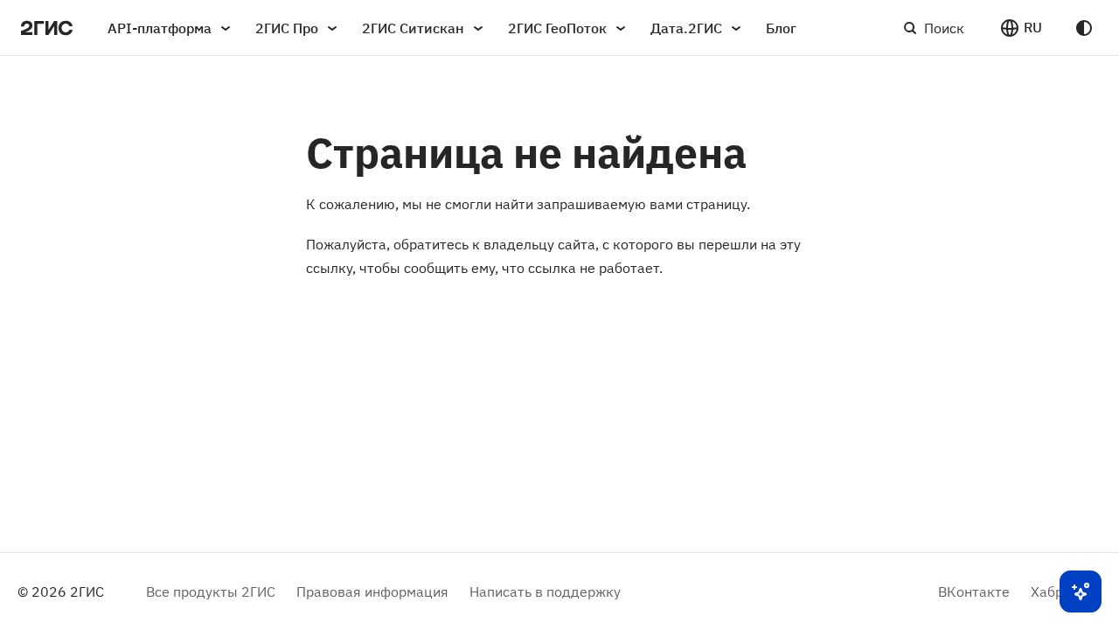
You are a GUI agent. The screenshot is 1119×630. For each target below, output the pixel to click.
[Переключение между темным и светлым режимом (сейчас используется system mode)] (1084, 28)
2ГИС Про (286, 28)
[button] (1021, 28)
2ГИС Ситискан (413, 28)
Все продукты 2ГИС (210, 591)
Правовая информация (372, 591)
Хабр (1047, 591)
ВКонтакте (974, 591)
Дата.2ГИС (686, 28)
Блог (781, 28)
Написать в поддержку (545, 591)
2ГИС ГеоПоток (557, 28)
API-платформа (160, 28)
